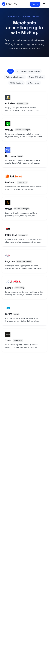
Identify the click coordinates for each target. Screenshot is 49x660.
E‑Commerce (33, 83)
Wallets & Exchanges (15, 77)
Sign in (35, 4)
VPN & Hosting (16, 83)
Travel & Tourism (36, 77)
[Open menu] (44, 4)
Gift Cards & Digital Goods (28, 71)
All (10, 71)
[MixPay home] (9, 4)
